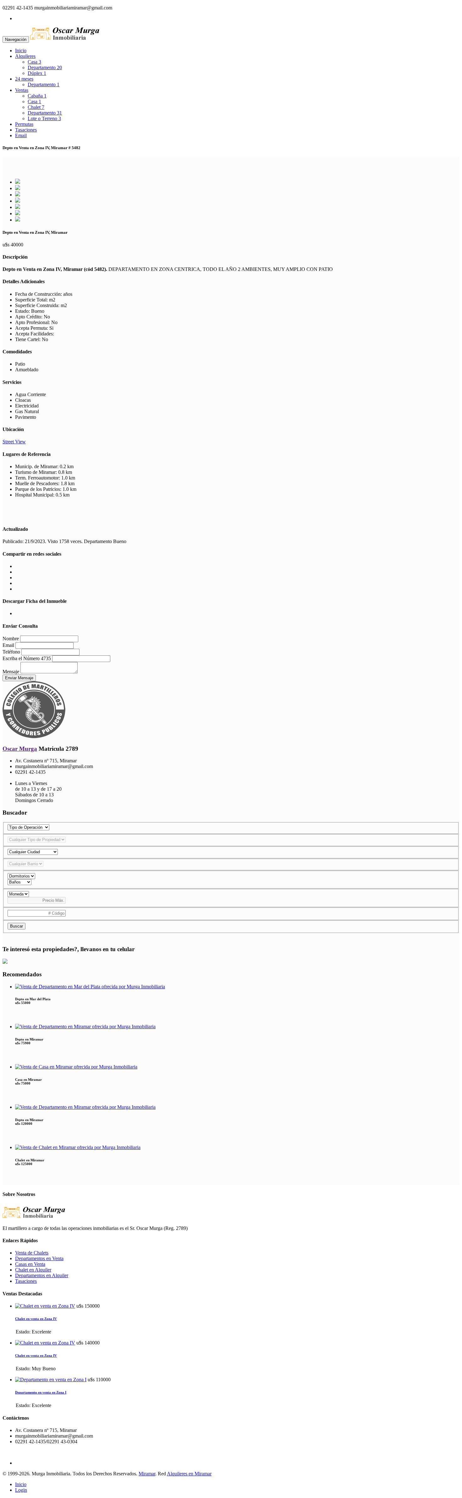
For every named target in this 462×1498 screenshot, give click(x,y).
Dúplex (37, 73)
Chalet (36, 107)
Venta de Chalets (31, 1252)
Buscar (16, 926)
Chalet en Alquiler (33, 1269)
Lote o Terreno (44, 118)
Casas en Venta (30, 1264)
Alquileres (25, 56)
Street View (14, 441)
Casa (34, 62)
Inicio (20, 50)
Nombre (11, 638)
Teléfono (11, 651)
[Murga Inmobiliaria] (64, 39)
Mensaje (11, 671)
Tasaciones (26, 129)
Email (21, 135)
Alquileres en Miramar (189, 1473)
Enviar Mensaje (19, 678)
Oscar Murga (20, 748)
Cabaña (37, 95)
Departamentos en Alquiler (41, 1275)
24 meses (24, 78)
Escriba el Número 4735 (27, 658)
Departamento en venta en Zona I (40, 1392)
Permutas (24, 124)
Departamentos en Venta (39, 1258)
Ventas (21, 90)
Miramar (147, 1473)
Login (21, 1490)
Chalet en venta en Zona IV (36, 1319)
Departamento (45, 67)
